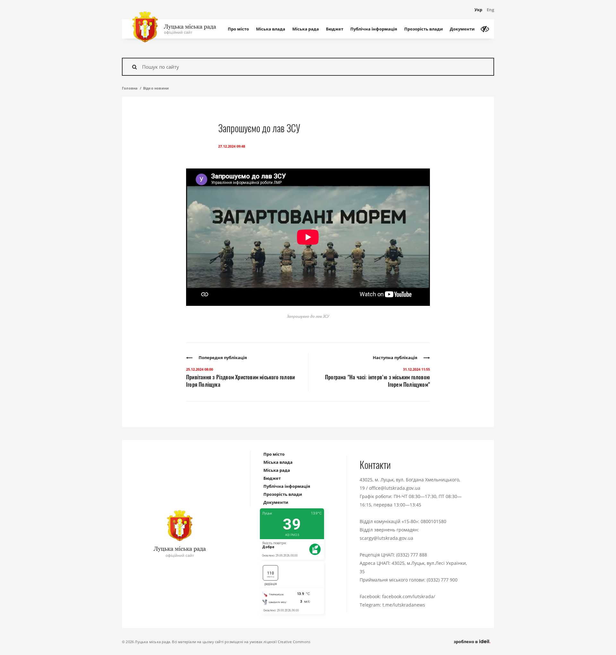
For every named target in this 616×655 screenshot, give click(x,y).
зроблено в (466, 641)
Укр (478, 10)
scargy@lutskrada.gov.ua (386, 538)
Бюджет (334, 29)
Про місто (238, 29)
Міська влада (270, 29)
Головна (130, 88)
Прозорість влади (423, 29)
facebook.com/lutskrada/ (408, 596)
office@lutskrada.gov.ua (394, 488)
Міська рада (305, 29)
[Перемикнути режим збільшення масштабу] (485, 29)
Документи (462, 29)
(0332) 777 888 (411, 555)
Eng (490, 10)
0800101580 (433, 521)
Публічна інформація (373, 29)
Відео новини (156, 88)
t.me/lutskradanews (403, 605)
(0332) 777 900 (442, 580)
